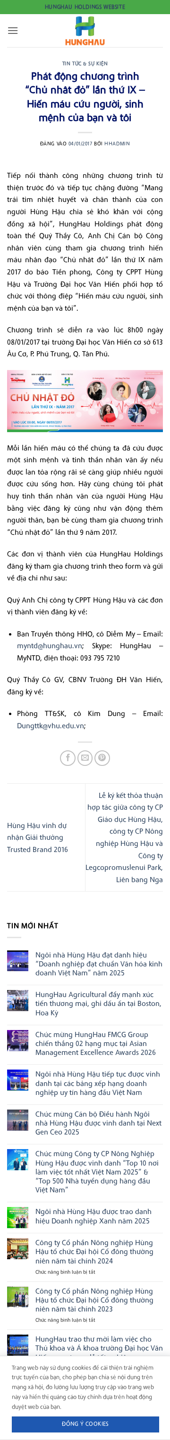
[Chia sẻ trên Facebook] (68, 758)
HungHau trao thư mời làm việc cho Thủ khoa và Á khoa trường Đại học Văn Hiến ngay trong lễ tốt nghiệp (99, 1348)
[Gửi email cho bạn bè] (85, 758)
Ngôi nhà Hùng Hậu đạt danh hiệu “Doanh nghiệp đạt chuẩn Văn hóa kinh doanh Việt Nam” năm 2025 (98, 963)
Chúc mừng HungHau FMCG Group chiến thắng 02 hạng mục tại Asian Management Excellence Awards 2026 (95, 1043)
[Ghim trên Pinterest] (102, 758)
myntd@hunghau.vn (49, 645)
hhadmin (117, 143)
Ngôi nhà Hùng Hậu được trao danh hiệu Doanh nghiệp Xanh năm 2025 (93, 1216)
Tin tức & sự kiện (85, 63)
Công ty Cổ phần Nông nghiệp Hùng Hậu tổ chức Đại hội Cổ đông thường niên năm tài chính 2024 (94, 1251)
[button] (12, 30)
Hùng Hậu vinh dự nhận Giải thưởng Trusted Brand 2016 (37, 837)
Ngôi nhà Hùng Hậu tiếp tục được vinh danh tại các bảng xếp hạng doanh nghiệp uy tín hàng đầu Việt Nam (97, 1083)
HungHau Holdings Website (85, 6)
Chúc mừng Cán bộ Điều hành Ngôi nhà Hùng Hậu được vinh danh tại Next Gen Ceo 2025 (98, 1123)
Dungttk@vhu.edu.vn (50, 725)
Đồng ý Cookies (85, 1423)
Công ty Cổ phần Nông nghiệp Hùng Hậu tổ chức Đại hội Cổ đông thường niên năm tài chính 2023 (94, 1300)
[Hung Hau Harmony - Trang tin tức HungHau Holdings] (85, 30)
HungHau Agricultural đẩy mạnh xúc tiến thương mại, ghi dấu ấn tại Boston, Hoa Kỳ (98, 1003)
